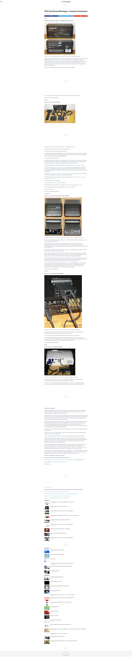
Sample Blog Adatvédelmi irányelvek (56, 576)
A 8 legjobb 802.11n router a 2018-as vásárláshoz (58, 633)
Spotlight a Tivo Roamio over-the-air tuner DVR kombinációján (61, 524)
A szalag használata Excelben (55, 620)
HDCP (51, 177)
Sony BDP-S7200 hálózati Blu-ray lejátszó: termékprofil (60, 519)
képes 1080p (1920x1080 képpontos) (59, 167)
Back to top (66, 652)
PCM (81, 173)
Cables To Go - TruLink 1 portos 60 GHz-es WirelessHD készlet (57, 495)
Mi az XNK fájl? (52, 558)
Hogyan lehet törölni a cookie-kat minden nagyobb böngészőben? (62, 597)
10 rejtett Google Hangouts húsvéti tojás (57, 636)
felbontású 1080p (51, 432)
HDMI (59, 58)
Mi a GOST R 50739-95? (54, 611)
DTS (56, 173)
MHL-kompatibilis (58, 61)
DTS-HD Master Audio (68, 173)
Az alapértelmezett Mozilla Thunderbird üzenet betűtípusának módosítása (63, 640)
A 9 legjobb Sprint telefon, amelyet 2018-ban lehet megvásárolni (61, 563)
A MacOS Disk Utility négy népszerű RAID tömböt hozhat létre (61, 566)
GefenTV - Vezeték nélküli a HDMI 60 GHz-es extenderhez (56, 498)
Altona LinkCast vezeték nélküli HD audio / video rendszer (56, 491)
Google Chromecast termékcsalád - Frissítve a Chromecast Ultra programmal (64, 515)
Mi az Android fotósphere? (55, 570)
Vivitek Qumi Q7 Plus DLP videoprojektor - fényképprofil (60, 528)
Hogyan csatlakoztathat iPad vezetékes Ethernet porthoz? (60, 624)
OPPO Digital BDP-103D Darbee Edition (59, 461)
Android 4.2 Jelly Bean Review (55, 590)
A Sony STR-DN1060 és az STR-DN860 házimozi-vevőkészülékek (61, 510)
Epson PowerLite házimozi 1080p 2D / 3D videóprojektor (62, 459)
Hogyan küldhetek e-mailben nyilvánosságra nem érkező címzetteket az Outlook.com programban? (68, 628)
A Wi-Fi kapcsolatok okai (54, 606)
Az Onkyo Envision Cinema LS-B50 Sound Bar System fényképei (61, 537)
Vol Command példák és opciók (56, 581)
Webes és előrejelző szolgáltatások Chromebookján (59, 585)
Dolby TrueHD (60, 173)
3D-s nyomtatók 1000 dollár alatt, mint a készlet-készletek (60, 602)
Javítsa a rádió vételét (54, 615)
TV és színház (53, 9)
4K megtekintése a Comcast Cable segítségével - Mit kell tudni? (62, 501)
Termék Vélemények (47, 9)
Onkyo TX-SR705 (47, 487)
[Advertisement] (66, 126)
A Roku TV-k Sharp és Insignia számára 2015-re (58, 533)
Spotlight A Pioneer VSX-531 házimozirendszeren (58, 506)
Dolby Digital (51, 173)
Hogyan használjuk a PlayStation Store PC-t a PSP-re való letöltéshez (62, 594)
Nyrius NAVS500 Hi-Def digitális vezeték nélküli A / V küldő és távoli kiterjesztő (60, 493)
